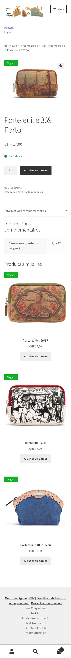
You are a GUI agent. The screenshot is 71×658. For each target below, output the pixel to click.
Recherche (35, 651)
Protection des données (46, 603)
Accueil (13, 45)
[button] (61, 66)
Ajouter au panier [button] (35, 356)
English (8, 32)
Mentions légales (16, 598)
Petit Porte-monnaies (53, 45)
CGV (31, 598)
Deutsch (9, 27)
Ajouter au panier (35, 170)
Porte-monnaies (29, 45)
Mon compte (12, 651)
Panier (54, 648)
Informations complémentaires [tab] (25, 211)
